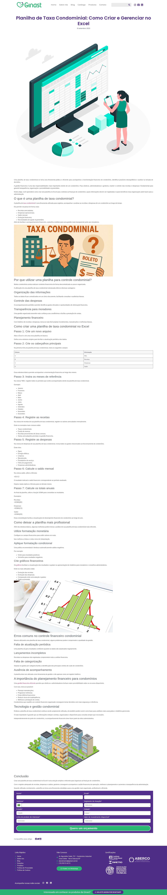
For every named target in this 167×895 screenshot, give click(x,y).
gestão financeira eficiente (27, 683)
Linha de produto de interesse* (28, 817)
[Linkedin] (50, 882)
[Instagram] (43, 882)
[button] (36, 839)
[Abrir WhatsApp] (162, 890)
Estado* (19, 809)
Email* (86, 793)
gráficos (19, 565)
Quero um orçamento (83, 828)
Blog (73, 5)
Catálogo (82, 5)
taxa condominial (29, 203)
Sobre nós (63, 5)
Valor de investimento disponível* (97, 817)
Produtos (92, 5)
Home (53, 5)
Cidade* (87, 809)
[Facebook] (47, 882)
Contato (102, 5)
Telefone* (20, 801)
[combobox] (121, 5)
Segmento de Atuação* (93, 801)
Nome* (19, 793)
